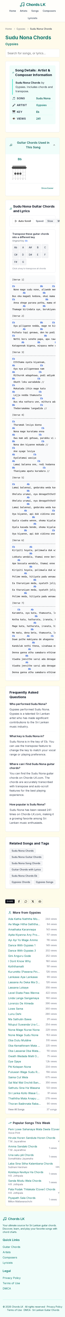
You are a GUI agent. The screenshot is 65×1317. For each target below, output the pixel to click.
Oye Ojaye (14, 1061)
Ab (15, 247)
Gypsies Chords (21, 882)
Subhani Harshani (17, 1167)
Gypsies (20, 28)
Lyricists (32, 18)
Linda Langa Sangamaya (23, 998)
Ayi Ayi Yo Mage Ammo (23, 940)
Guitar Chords (11, 1247)
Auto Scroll (24, 221)
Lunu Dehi (14, 1014)
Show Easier (47, 188)
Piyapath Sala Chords (22, 1198)
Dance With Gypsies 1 (22, 945)
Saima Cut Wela (18, 1077)
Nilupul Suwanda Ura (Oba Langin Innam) (24, 1024)
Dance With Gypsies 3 (22, 950)
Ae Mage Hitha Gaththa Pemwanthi (24, 924)
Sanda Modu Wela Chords (24, 1180)
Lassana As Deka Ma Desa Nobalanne (24, 982)
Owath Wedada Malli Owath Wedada (24, 1056)
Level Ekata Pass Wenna (23, 992)
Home (12, 10)
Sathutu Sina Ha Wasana (24, 1087)
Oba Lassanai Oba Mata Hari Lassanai (24, 1051)
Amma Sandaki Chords (22, 1146)
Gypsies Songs (44, 882)
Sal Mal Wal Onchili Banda (24, 1082)
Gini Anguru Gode (19, 956)
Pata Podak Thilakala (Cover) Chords (31, 1189)
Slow (50, 221)
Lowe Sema (15, 1008)
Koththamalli (16, 966)
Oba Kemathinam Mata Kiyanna (24, 1045)
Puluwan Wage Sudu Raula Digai (24, 1072)
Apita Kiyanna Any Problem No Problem (24, 934)
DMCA (7, 1288)
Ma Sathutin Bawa (19, 1019)
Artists (23, 10)
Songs (35, 10)
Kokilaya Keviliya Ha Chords (25, 1172)
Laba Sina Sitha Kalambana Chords (30, 1163)
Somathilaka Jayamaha (20, 1158)
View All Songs (16, 1109)
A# (30, 247)
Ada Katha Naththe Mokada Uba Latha (24, 919)
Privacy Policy (12, 1278)
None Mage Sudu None (23, 1035)
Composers (49, 10)
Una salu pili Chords (21, 1155)
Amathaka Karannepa (22, 929)
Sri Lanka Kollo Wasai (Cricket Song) (24, 1093)
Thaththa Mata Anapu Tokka (24, 1098)
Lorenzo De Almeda (21, 1003)
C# (15, 254)
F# (15, 261)
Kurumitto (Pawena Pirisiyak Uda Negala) (24, 971)
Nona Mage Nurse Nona (24, 1029)
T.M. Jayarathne (17, 1141)
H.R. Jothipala (15, 1175)
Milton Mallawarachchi (20, 1201)
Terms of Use (11, 1283)
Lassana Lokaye (18, 987)
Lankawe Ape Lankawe (23, 977)
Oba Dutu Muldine (19, 1040)
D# (30, 254)
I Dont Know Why (19, 961)
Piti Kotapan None (19, 1066)
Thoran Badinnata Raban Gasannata (24, 1103)
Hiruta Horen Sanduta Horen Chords (31, 1137)
